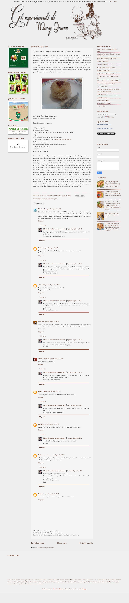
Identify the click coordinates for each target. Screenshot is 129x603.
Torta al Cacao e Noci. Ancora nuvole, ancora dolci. (112, 215)
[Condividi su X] (80, 196)
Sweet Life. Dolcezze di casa (105, 73)
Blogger (84, 589)
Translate (111, 117)
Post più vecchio (86, 543)
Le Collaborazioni (102, 87)
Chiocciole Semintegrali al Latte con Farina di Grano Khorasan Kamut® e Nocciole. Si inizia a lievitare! (113, 227)
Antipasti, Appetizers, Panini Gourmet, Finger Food (108, 55)
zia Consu (41, 322)
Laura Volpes (42, 391)
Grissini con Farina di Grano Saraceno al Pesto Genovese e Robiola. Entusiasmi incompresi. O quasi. (113, 205)
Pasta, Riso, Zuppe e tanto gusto (106, 59)
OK (115, 1)
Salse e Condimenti (102, 64)
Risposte (43, 225)
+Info (110, 1)
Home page (62, 543)
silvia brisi (41, 285)
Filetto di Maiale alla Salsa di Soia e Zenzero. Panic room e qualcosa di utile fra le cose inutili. (112, 183)
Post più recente (37, 543)
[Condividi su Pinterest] (84, 196)
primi (56, 199)
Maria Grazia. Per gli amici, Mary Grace (107, 50)
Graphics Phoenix (58, 589)
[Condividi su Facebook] (82, 196)
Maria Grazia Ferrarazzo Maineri (54, 229)
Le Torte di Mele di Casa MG (106, 84)
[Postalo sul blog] (78, 196)
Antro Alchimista (43, 359)
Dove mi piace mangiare (104, 103)
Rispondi (40, 221)
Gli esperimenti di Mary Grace (104, 124)
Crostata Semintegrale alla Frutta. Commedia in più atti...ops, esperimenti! (113, 193)
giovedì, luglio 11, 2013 (54, 209)
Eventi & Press (101, 94)
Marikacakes (42, 209)
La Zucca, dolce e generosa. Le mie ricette (107, 77)
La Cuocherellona (44, 455)
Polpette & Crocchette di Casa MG (107, 81)
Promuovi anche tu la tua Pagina (104, 128)
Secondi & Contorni (103, 61)
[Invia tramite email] (76, 196)
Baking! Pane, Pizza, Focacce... (106, 67)
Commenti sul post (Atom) (46, 548)
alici (39, 199)
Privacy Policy (101, 106)
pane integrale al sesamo (63, 139)
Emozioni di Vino (102, 97)
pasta (43, 199)
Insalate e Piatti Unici (103, 70)
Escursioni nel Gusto (103, 100)
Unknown (41, 248)
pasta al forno (50, 199)
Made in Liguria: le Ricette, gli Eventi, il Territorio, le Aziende (108, 90)
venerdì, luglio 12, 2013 (54, 391)
